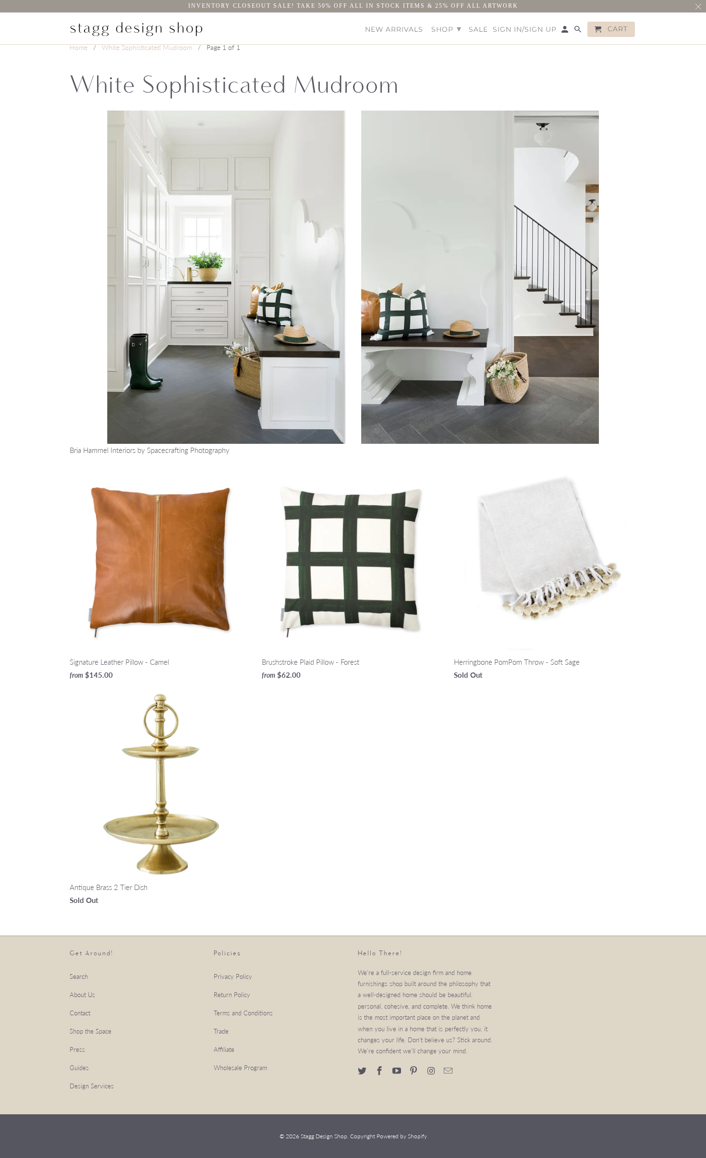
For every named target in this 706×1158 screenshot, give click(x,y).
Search (79, 976)
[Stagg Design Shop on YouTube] (397, 1070)
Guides (79, 1068)
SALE (478, 29)
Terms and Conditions (243, 1013)
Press (77, 1049)
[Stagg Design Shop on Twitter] (363, 1070)
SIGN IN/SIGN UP (525, 29)
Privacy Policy (233, 976)
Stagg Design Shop (324, 1136)
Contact (80, 1013)
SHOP (446, 29)
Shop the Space (90, 1031)
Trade (221, 1031)
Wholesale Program (240, 1068)
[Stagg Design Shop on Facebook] (380, 1070)
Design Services (92, 1086)
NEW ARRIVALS (394, 29)
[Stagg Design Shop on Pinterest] (414, 1070)
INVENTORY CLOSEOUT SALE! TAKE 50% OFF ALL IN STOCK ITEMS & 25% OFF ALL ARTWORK (353, 5)
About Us (82, 995)
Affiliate (224, 1049)
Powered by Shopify (402, 1136)
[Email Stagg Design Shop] (449, 1070)
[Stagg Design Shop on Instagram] (431, 1070)
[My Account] (565, 31)
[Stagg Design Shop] (137, 28)
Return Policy (232, 995)
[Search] (578, 31)
